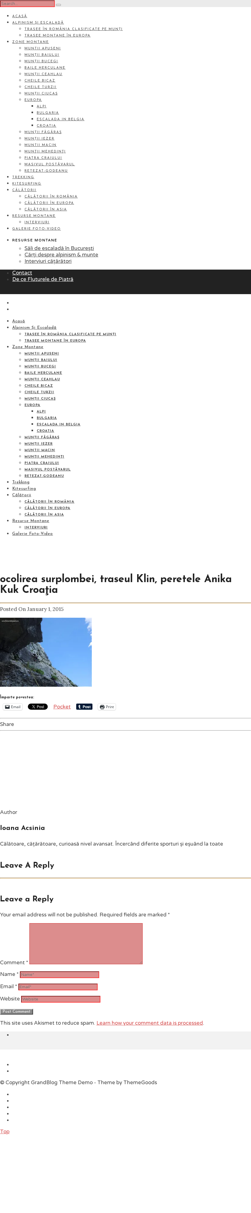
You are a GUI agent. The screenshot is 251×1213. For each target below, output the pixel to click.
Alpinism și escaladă (38, 23)
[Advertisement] (46, 1173)
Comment (14, 962)
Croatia (46, 126)
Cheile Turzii (40, 87)
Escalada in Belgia (60, 119)
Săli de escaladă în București (59, 248)
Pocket (62, 707)
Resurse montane (34, 216)
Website (10, 999)
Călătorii (24, 190)
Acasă (19, 16)
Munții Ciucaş (41, 93)
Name (9, 974)
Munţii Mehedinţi (45, 151)
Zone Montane (30, 42)
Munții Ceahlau (43, 74)
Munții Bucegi (41, 61)
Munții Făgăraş (43, 132)
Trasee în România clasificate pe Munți (73, 29)
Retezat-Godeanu (46, 171)
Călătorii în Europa (49, 203)
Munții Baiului (41, 55)
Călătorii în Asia (45, 209)
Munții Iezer (39, 138)
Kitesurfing (26, 184)
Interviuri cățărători (48, 261)
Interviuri (37, 222)
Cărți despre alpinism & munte (61, 254)
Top (4, 1131)
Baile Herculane (45, 68)
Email (8, 986)
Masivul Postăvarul (49, 164)
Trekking (23, 177)
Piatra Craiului (43, 158)
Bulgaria (48, 113)
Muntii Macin (40, 145)
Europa (33, 100)
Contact (22, 273)
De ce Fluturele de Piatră (42, 279)
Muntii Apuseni (42, 48)
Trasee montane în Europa (57, 35)
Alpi (42, 106)
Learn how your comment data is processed (149, 1023)
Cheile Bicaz (39, 81)
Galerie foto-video (36, 229)
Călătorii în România (51, 196)
